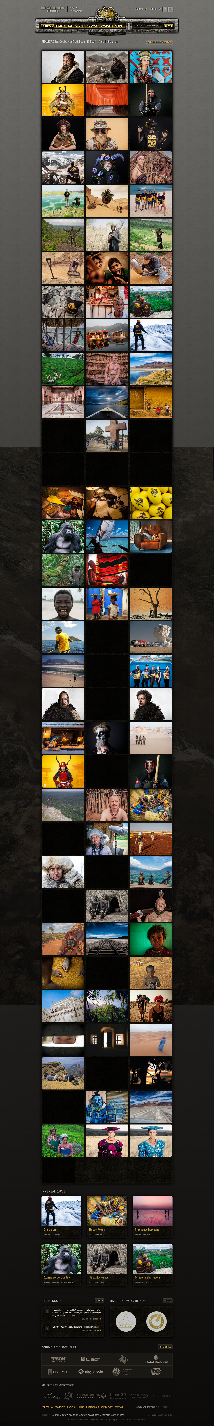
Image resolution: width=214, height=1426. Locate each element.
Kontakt (118, 1407)
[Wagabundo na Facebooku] (165, 9)
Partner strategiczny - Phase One (161, 1396)
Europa (120, 1415)
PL (146, 9)
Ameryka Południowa (89, 1415)
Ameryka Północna (69, 1415)
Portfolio (47, 1407)
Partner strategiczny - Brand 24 (117, 1396)
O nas (81, 1407)
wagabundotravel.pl (149, 1407)
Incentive (72, 1407)
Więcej (99, 1300)
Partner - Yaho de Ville (69, 1396)
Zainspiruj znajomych (160, 42)
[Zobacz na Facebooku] (47, 1311)
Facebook (97, 1319)
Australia (105, 1415)
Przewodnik (92, 1407)
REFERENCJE (165, 1347)
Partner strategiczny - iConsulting (139, 1396)
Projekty (60, 1407)
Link (74, 1315)
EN (151, 9)
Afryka (55, 1415)
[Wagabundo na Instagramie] (171, 9)
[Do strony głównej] (53, 9)
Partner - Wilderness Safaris (52, 1396)
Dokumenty (107, 1407)
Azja (113, 1415)
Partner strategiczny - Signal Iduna (92, 1396)
